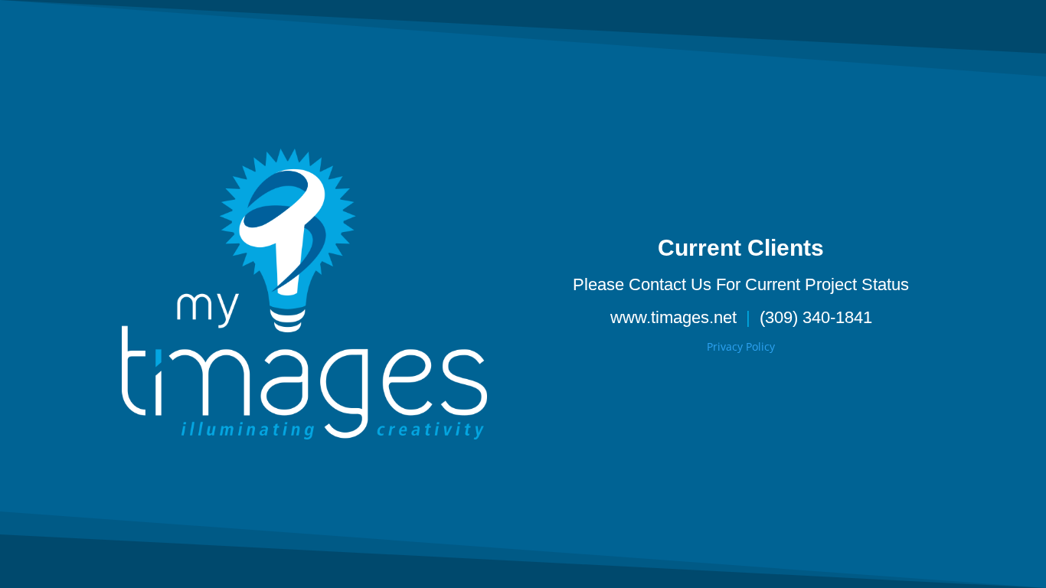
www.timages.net (673, 317)
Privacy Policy (741, 346)
